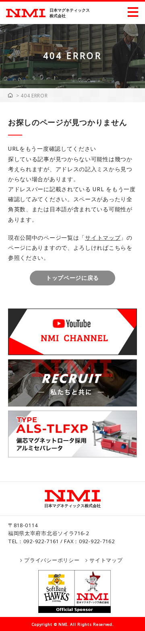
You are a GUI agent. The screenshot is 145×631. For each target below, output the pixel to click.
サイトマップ (102, 237)
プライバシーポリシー (51, 560)
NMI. (63, 624)
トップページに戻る (72, 277)
